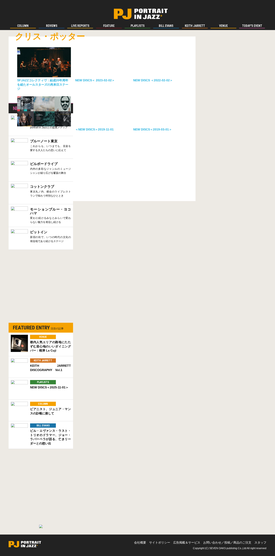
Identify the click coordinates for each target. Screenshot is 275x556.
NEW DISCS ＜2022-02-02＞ (153, 80)
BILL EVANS (43, 425)
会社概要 (140, 542)
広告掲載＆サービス (186, 542)
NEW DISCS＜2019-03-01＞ (152, 129)
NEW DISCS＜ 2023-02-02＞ (95, 80)
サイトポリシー (159, 542)
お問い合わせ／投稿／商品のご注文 (227, 542)
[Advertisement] (41, 288)
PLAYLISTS (43, 382)
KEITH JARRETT (43, 360)
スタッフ (260, 542)
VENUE (43, 336)
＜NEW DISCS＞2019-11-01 (94, 129)
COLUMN (43, 403)
